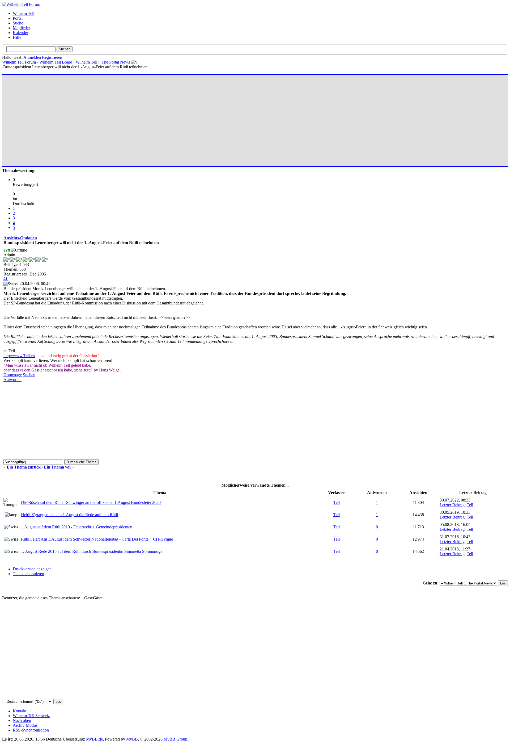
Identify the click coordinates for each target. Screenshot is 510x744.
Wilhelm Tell (23, 13)
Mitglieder (21, 28)
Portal (18, 18)
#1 (5, 279)
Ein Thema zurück (24, 467)
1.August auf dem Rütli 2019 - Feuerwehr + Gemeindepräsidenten (76, 527)
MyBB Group (175, 739)
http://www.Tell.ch (19, 355)
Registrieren (52, 57)
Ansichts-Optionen (20, 238)
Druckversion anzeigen (32, 569)
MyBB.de (94, 739)
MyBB (132, 739)
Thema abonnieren (28, 573)
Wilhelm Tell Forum (19, 62)
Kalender (20, 32)
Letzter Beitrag (452, 505)
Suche (18, 23)
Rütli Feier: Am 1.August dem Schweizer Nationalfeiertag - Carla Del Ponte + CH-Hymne (97, 539)
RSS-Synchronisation (31, 730)
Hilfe (17, 37)
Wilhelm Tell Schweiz (31, 715)
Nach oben (22, 720)
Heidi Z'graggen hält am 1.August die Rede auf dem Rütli (69, 514)
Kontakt (19, 711)
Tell (336, 502)
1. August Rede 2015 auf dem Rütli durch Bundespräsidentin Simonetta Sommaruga (91, 551)
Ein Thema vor (57, 467)
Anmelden (32, 57)
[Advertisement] (162, 118)
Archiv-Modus (25, 725)
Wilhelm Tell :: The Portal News (103, 62)
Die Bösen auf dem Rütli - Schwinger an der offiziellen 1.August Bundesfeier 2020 (91, 502)
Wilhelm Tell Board (55, 62)
